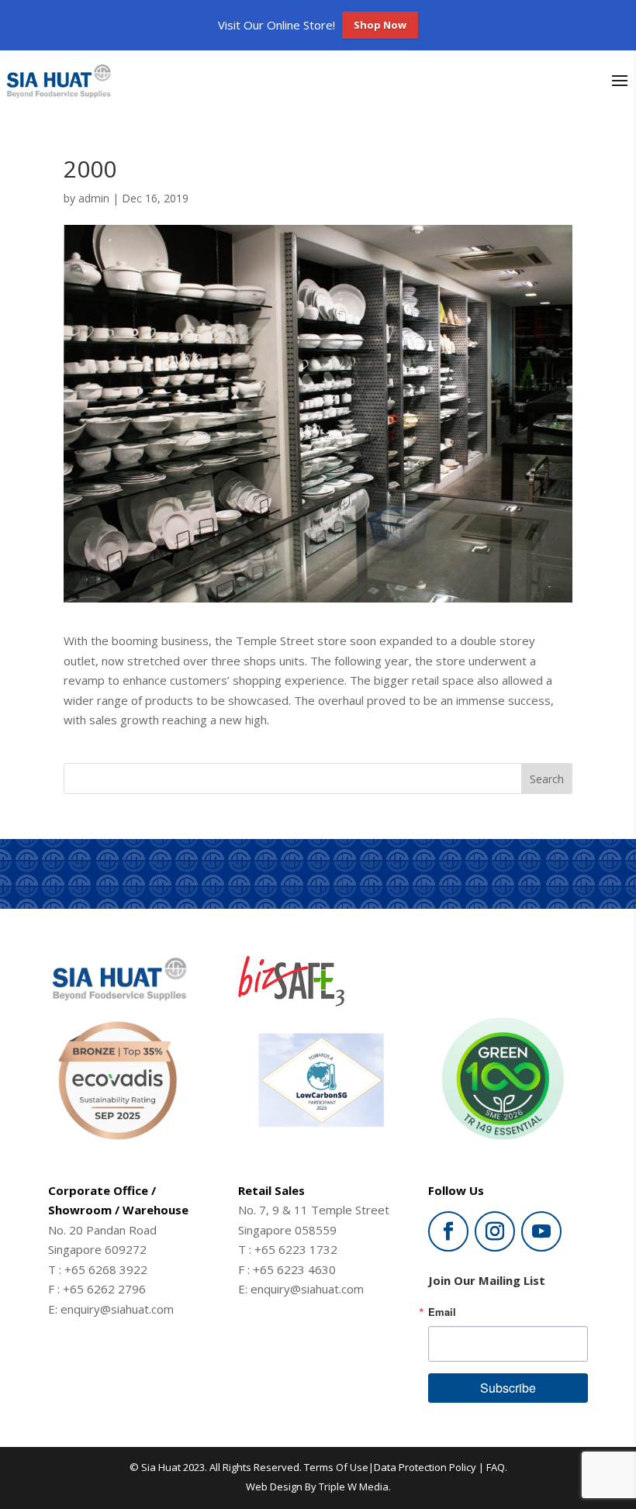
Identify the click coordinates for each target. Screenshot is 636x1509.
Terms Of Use (336, 1467)
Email (442, 1312)
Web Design (274, 1486)
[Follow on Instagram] (495, 1231)
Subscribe (508, 1388)
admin (93, 198)
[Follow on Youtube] (541, 1231)
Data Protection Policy (425, 1467)
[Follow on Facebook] (448, 1231)
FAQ (495, 1467)
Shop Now (380, 25)
